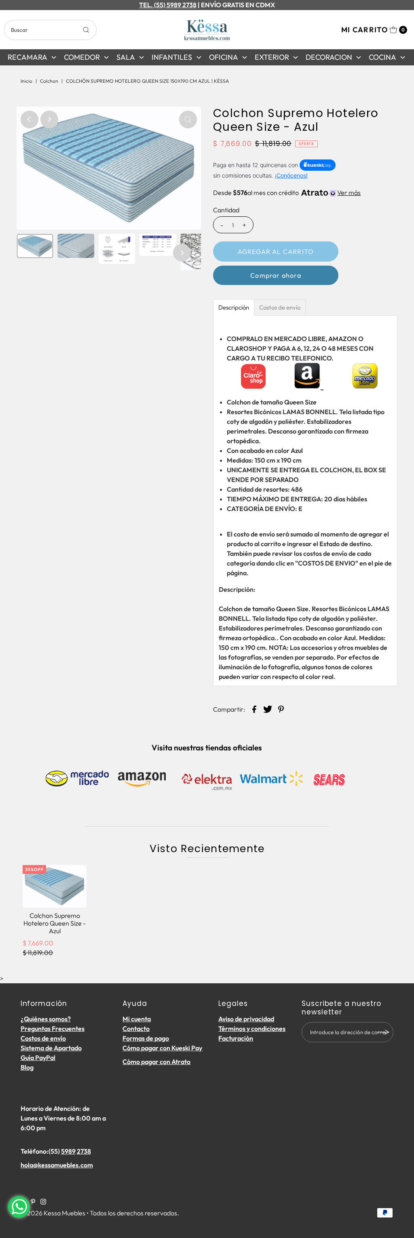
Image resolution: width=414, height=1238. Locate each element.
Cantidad (226, 210)
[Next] (49, 119)
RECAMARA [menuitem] (27, 57)
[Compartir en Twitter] (268, 708)
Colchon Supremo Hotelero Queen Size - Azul (54, 923)
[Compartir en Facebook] (254, 708)
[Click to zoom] (188, 119)
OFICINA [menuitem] (223, 57)
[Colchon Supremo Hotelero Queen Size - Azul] (55, 886)
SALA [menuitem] (125, 57)
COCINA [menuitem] (382, 57)
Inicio (26, 81)
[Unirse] (383, 1032)
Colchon (49, 81)
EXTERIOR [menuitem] (272, 57)
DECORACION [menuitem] (329, 57)
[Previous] (29, 119)
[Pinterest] (33, 1202)
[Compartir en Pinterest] (281, 708)
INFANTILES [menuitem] (172, 57)
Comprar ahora (275, 275)
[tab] (233, 307)
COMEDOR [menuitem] (82, 57)
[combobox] (50, 30)
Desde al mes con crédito (287, 193)
